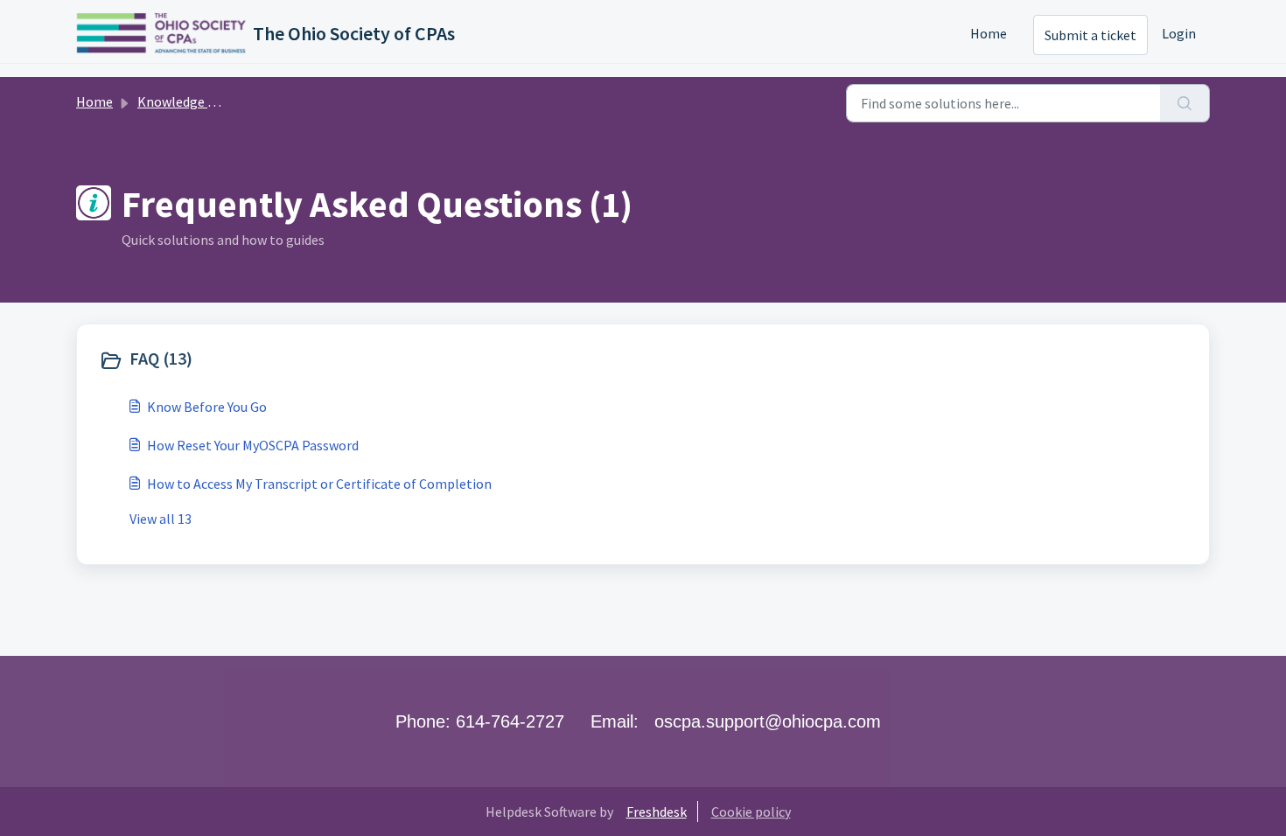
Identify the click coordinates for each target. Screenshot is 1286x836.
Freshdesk (656, 811)
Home (988, 33)
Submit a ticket (1090, 35)
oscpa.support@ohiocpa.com (767, 721)
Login (1179, 33)
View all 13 (160, 518)
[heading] (367, 360)
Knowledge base (186, 101)
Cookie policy (751, 811)
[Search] (1185, 103)
